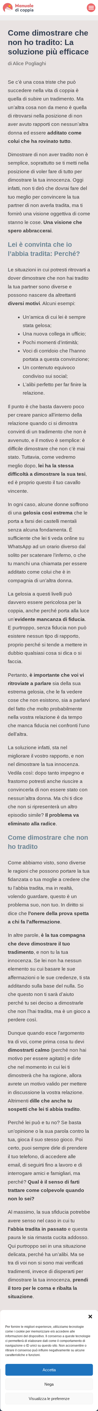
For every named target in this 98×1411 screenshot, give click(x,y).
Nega (49, 1384)
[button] (90, 1316)
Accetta (49, 1370)
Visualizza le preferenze (49, 1398)
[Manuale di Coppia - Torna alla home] (25, 8)
